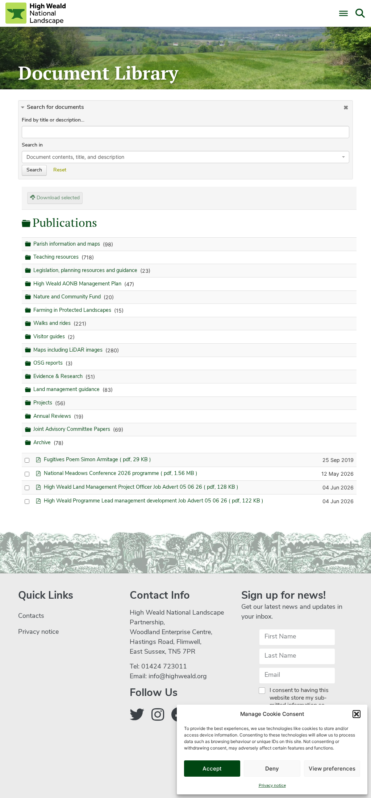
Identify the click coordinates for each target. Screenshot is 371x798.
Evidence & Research (58, 376)
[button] (356, 714)
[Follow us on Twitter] (137, 716)
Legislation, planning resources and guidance (86, 270)
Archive (42, 443)
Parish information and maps (67, 244)
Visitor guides (49, 337)
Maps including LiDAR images (68, 350)
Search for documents (55, 107)
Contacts (31, 616)
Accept (212, 768)
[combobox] (185, 157)
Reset (59, 170)
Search (34, 170)
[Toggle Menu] (343, 13)
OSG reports (48, 363)
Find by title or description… (53, 120)
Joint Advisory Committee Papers (72, 429)
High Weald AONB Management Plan (78, 284)
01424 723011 (164, 667)
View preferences (332, 768)
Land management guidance (67, 390)
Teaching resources (56, 257)
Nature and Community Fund (67, 297)
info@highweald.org (178, 677)
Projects (43, 403)
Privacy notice (272, 786)
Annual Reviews (52, 416)
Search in (32, 145)
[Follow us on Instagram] (157, 716)
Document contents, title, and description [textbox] (75, 157)
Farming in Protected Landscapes (73, 310)
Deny (272, 768)
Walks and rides (52, 323)
